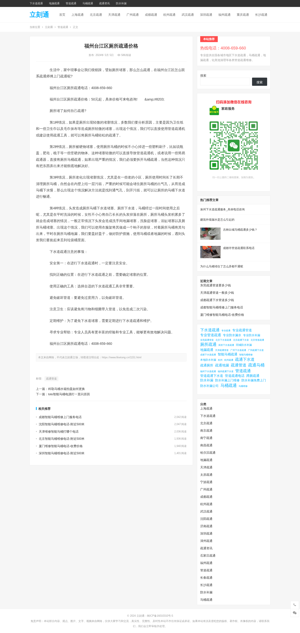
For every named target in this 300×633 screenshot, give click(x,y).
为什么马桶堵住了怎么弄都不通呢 (221, 266)
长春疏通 (206, 577)
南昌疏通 (206, 445)
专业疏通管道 (242, 330)
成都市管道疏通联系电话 (238, 248)
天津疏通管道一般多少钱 (217, 292)
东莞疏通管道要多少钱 (215, 285)
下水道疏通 (36, 3)
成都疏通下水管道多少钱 (217, 300)
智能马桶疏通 (227, 354)
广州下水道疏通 (238, 350)
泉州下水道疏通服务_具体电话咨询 (222, 209)
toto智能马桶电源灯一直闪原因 (69, 394)
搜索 (203, 75)
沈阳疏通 (206, 518)
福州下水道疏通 (208, 371)
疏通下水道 (244, 359)
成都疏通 (151, 14)
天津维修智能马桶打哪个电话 (59, 431)
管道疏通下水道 (211, 375)
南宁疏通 (206, 438)
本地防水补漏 (208, 359)
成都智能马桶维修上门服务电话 (60, 417)
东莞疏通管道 (207, 340)
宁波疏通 (206, 482)
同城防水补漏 (244, 344)
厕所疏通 (208, 344)
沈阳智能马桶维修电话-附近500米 (61, 424)
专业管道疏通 (210, 335)
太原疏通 (206, 474)
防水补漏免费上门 (253, 380)
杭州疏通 (169, 14)
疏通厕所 (206, 365)
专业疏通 (225, 330)
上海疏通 (77, 14)
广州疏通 (133, 14)
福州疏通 (224, 14)
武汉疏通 (188, 14)
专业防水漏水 (232, 335)
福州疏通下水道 (225, 371)
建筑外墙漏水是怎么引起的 (217, 219)
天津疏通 (114, 14)
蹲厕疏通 (252, 375)
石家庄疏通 (208, 555)
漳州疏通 (206, 541)
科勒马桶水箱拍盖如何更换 (66, 389)
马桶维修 (243, 386)
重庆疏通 (243, 14)
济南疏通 (206, 526)
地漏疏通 (54, 3)
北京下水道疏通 (223, 340)
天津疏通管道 (222, 350)
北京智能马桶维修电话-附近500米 (61, 438)
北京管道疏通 (257, 340)
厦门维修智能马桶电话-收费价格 (61, 446)
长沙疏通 (261, 14)
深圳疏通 (206, 14)
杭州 (220, 360)
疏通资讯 (104, 3)
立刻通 (39, 14)
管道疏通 (71, 3)
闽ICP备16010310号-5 (160, 615)
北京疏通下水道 (241, 340)
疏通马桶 (256, 365)
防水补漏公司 (209, 385)
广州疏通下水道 (256, 350)
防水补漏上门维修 (227, 380)
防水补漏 (121, 3)
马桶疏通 (87, 3)
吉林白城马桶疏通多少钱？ (240, 229)
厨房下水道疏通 (226, 345)
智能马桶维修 (246, 354)
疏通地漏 (222, 365)
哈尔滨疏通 (208, 452)
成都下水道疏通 (208, 354)
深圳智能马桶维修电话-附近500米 (61, 453)
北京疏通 (96, 14)
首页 (62, 14)
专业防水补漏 (251, 335)
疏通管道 (51, 378)
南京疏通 (206, 430)
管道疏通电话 (234, 375)
